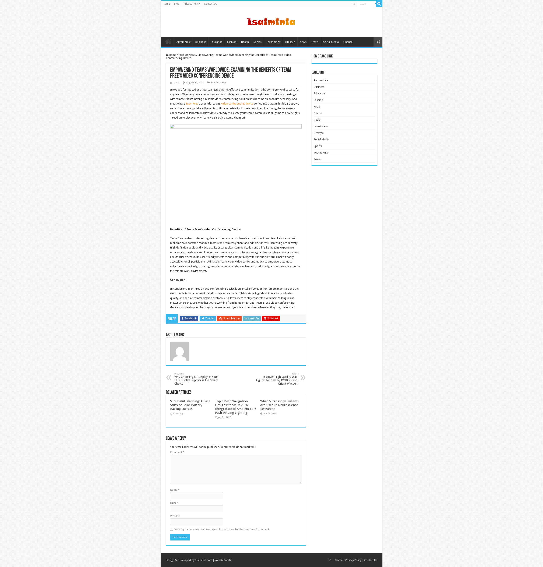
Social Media (331, 41)
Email (174, 502)
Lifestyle (290, 41)
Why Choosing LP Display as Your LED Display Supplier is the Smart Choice (196, 378)
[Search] (379, 4)
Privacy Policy (192, 3)
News (303, 41)
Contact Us (210, 3)
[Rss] (353, 4)
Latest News (321, 126)
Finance (348, 41)
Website (175, 516)
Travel (315, 41)
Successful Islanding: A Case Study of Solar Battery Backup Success (190, 405)
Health (245, 41)
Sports (257, 41)
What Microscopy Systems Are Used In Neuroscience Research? (279, 405)
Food (317, 106)
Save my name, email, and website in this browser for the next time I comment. (222, 529)
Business (200, 41)
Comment (177, 452)
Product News (187, 54)
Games (318, 113)
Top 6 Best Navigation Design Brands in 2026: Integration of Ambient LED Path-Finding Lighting (235, 407)
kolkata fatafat (223, 560)
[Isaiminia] (271, 21)
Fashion (232, 41)
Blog (176, 3)
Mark (176, 82)
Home (166, 3)
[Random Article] (378, 42)
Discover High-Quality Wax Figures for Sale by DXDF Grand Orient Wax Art (276, 378)
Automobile (183, 41)
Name (174, 489)
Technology (273, 41)
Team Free (192, 103)
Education (217, 41)
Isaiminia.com (203, 560)
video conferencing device (237, 103)
